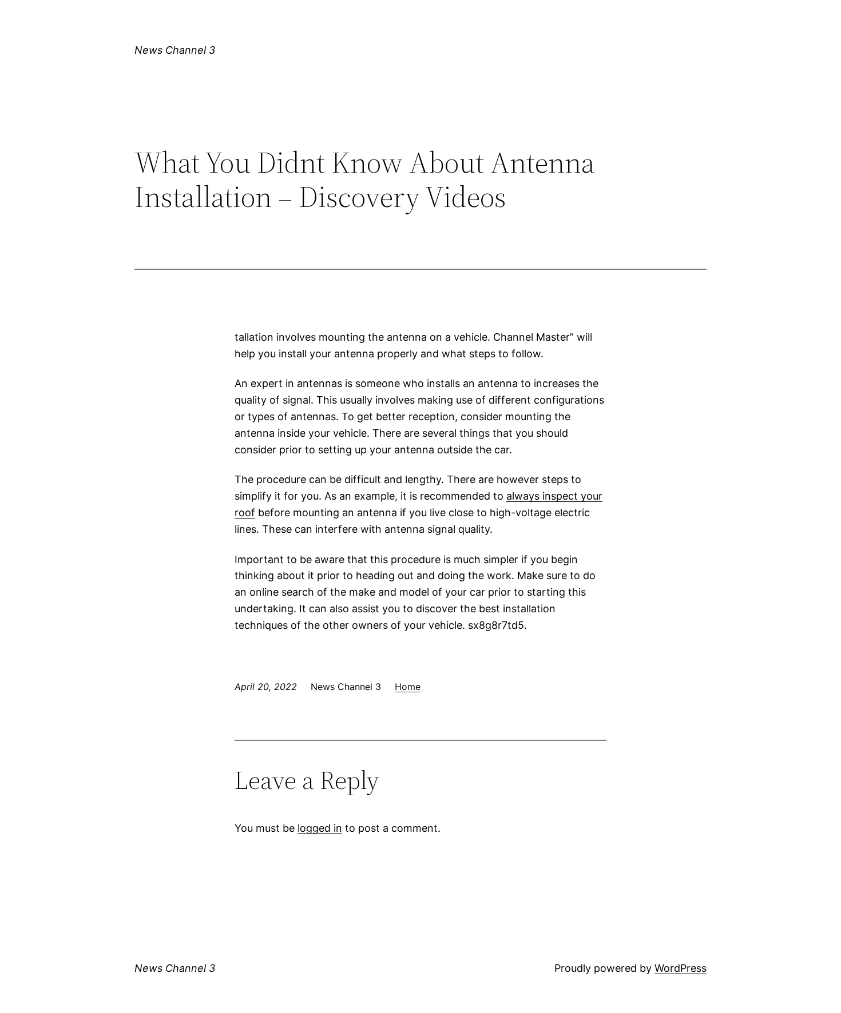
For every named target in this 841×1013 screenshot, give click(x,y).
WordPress (680, 968)
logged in (319, 828)
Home (407, 686)
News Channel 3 (174, 50)
